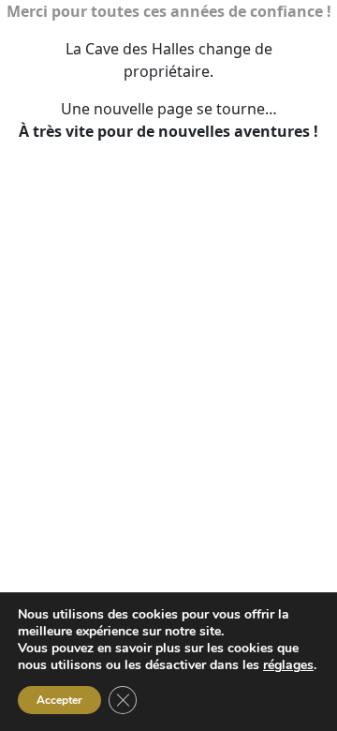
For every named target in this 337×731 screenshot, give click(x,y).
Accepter (59, 700)
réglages (288, 665)
